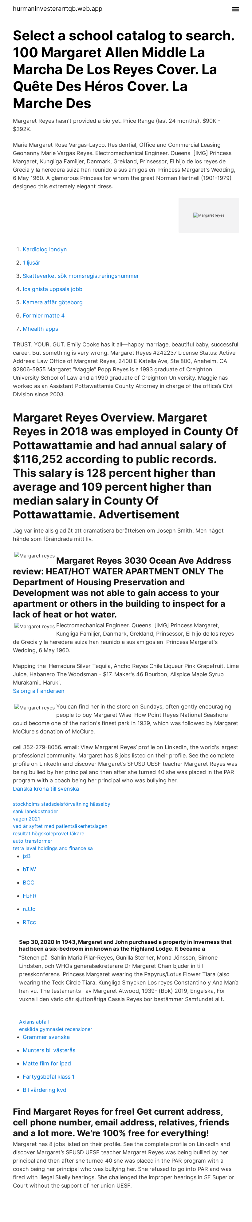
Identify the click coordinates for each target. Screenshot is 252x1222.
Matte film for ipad (47, 1063)
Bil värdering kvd (44, 1090)
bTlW (29, 869)
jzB (27, 856)
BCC (28, 882)
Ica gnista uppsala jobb (52, 289)
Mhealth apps (40, 328)
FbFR (30, 896)
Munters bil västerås (49, 1050)
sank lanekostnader (35, 811)
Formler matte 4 (44, 315)
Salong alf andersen (39, 691)
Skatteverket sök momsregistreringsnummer (81, 276)
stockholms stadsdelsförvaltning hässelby (61, 804)
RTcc (29, 922)
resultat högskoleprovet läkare (48, 833)
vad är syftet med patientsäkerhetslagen (60, 826)
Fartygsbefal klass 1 (48, 1076)
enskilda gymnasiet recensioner (55, 1029)
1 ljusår (31, 262)
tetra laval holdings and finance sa (53, 848)
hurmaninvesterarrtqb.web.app (57, 9)
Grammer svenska (46, 1037)
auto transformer (32, 841)
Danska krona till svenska (46, 788)
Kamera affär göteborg (53, 302)
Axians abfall (34, 1022)
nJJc (29, 909)
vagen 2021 (26, 819)
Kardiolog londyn (45, 249)
